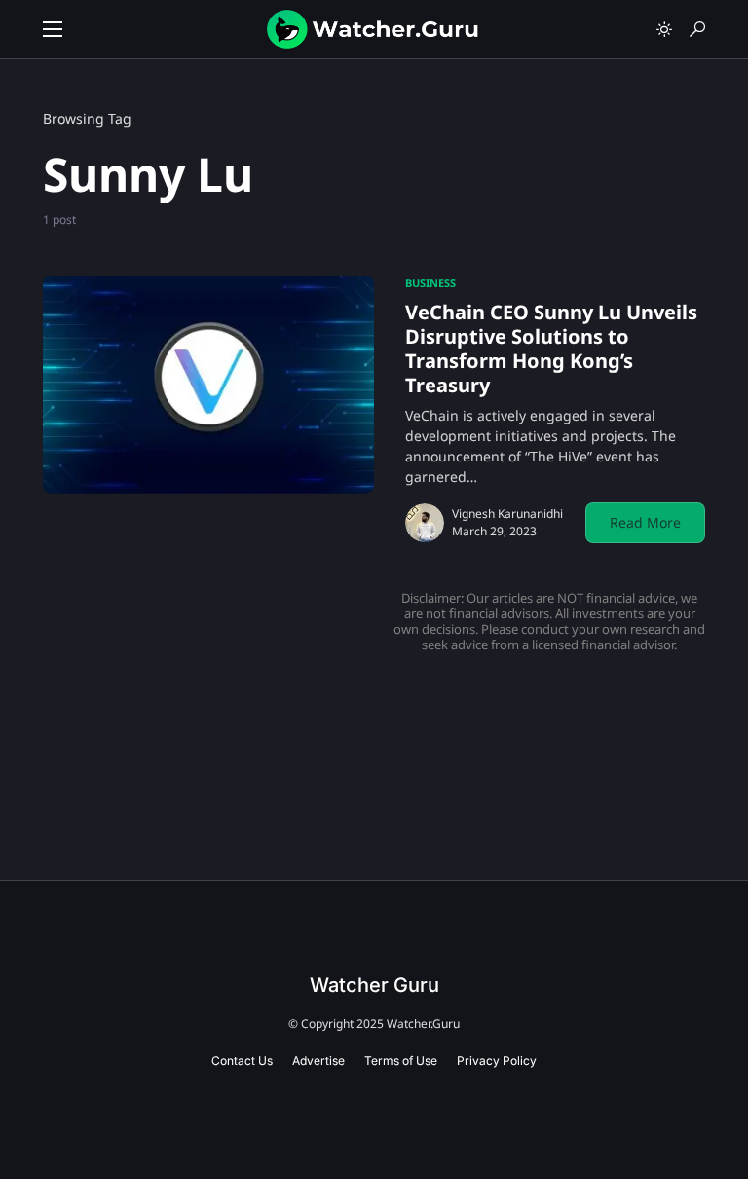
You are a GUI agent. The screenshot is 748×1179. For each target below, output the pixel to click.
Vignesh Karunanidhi (507, 513)
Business (430, 283)
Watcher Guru (374, 985)
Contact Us (242, 1060)
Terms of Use (400, 1060)
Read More (645, 522)
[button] (52, 29)
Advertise (318, 1060)
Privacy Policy (497, 1060)
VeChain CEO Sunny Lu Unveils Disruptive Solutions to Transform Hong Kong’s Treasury (551, 348)
